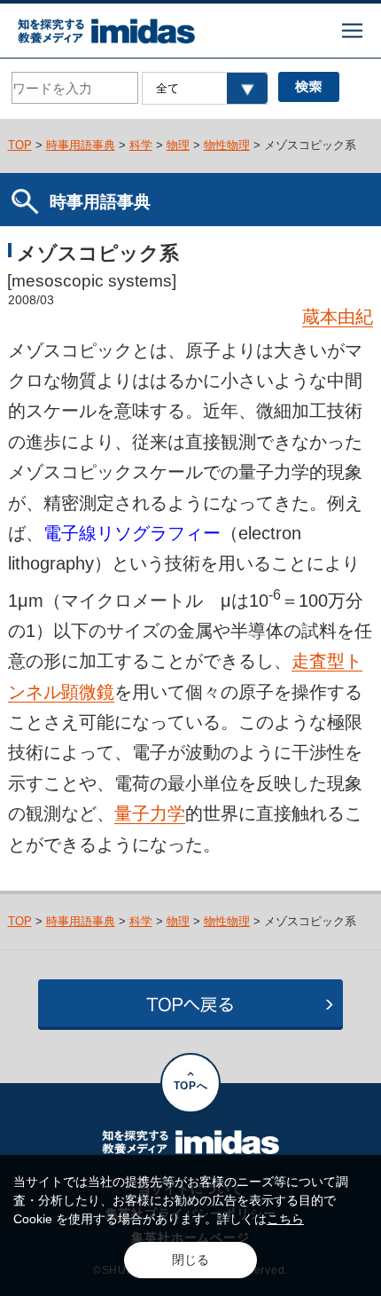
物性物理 (227, 145)
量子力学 (149, 813)
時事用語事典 (80, 145)
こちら (285, 1219)
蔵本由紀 (337, 316)
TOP (20, 145)
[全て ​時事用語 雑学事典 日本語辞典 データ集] (204, 88)
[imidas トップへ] (106, 31)
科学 (140, 145)
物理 (178, 145)
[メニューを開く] (352, 31)
